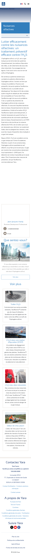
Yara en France (15, 504)
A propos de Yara (15, 502)
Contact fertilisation (9, 486)
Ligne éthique (15, 544)
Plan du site (15, 536)
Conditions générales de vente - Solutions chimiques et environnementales (15, 517)
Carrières (15, 507)
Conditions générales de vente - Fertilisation (15, 513)
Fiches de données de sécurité (15, 548)
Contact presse (15, 492)
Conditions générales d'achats (15, 510)
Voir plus (15, 277)
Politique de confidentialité (15, 540)
